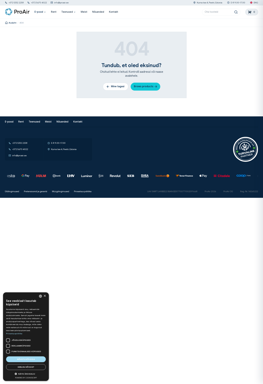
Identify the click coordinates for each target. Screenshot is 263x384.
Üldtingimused (12, 191)
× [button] (45, 296)
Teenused (67, 12)
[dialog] (26, 336)
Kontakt (113, 12)
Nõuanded (98, 12)
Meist (84, 12)
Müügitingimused (60, 191)
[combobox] (40, 296)
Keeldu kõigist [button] (26, 367)
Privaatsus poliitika (82, 191)
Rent (53, 12)
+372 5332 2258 (16, 2)
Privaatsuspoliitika (14, 333)
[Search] (236, 12)
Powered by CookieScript (26, 378)
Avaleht (12, 22)
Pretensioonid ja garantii (35, 191)
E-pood (38, 12)
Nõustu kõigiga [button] (26, 359)
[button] (26, 374)
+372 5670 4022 (39, 2)
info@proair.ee (61, 2)
